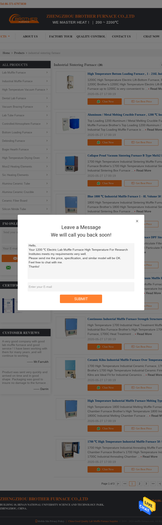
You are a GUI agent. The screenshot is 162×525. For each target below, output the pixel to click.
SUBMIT (81, 299)
